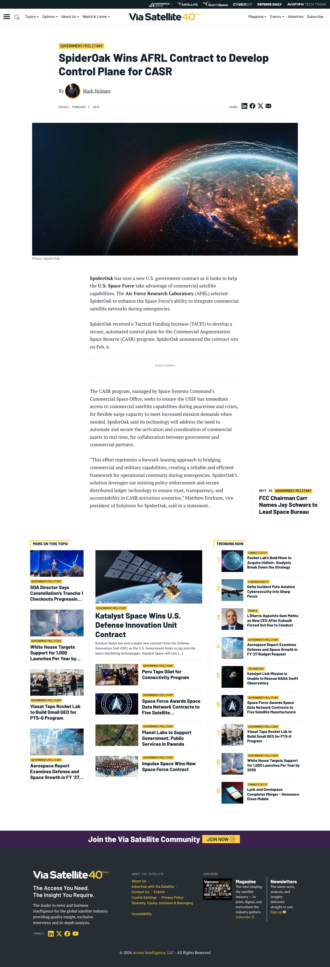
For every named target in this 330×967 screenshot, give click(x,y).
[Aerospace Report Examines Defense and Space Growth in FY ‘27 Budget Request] (57, 741)
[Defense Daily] (270, 4)
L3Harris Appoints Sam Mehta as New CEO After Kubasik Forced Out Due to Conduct (272, 620)
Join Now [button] (218, 839)
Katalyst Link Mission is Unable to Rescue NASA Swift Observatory (272, 678)
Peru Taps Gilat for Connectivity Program (165, 674)
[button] (7, 17)
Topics (30, 16)
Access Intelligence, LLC (153, 952)
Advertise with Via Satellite (153, 886)
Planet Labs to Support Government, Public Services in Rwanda (166, 738)
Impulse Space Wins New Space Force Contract (169, 766)
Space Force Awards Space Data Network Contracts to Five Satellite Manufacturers (171, 706)
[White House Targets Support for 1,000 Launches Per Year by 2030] (57, 622)
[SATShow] (188, 4)
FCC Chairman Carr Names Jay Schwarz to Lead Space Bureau (288, 504)
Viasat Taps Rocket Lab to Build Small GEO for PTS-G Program (55, 712)
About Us (68, 16)
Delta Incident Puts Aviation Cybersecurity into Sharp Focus (271, 591)
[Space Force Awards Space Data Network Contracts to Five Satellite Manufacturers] (116, 704)
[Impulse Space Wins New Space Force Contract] (116, 766)
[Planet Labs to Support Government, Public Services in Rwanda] (116, 735)
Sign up (277, 912)
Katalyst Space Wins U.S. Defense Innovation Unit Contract (138, 625)
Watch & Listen (95, 16)
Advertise (295, 16)
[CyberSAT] (242, 4)
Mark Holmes (96, 91)
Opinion (49, 16)
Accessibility (142, 914)
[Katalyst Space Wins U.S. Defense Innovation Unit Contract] (148, 576)
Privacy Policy (172, 897)
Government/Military (81, 45)
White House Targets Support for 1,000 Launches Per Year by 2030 (53, 652)
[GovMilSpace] (215, 4)
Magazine (256, 16)
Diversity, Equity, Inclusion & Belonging (162, 903)
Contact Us (140, 892)
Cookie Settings (144, 897)
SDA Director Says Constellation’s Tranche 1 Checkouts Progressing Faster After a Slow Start (56, 593)
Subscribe (315, 16)
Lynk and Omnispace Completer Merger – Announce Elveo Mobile (273, 794)
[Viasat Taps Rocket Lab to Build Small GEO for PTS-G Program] (57, 682)
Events (275, 16)
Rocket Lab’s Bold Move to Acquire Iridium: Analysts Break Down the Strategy (269, 563)
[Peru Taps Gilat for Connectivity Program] (116, 674)
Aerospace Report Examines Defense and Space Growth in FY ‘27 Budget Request (54, 771)
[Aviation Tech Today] (306, 4)
